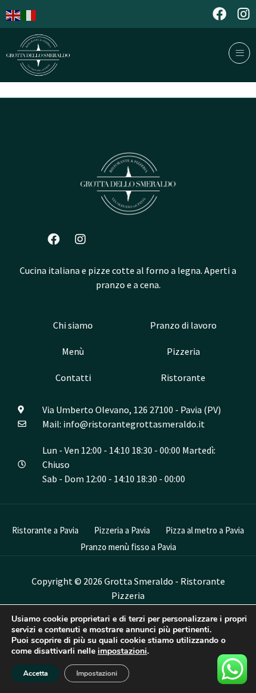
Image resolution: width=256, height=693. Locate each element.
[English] (13, 14)
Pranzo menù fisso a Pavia (128, 546)
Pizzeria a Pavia (122, 530)
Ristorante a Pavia (45, 530)
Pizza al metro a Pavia (205, 530)
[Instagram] (243, 14)
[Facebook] (219, 14)
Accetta (35, 673)
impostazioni (122, 651)
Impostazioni (96, 673)
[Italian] (29, 14)
